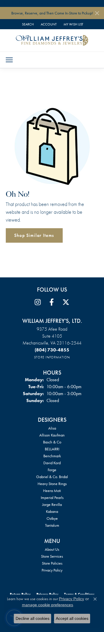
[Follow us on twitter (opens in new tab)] (66, 302)
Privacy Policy (52, 570)
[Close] (97, 13)
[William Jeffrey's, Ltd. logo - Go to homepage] (52, 40)
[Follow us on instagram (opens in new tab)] (38, 302)
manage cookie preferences (47, 604)
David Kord (52, 462)
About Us (52, 549)
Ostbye (52, 518)
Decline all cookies (32, 618)
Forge (52, 469)
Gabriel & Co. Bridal (52, 476)
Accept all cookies (72, 618)
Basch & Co (52, 442)
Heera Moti (52, 490)
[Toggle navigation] (9, 60)
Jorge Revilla (52, 504)
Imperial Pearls (52, 497)
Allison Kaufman (52, 435)
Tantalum (52, 525)
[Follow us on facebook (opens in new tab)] (52, 302)
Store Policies (52, 563)
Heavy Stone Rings (52, 483)
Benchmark (52, 455)
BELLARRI (52, 449)
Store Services (52, 556)
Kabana (52, 511)
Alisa (52, 428)
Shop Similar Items (34, 235)
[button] (27, 24)
